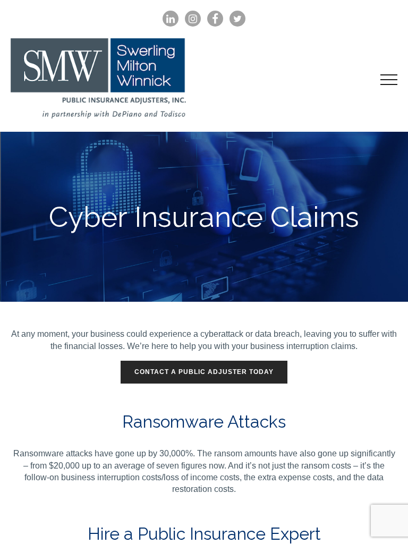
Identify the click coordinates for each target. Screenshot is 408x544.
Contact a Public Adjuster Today (204, 372)
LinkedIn (170, 19)
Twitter (237, 19)
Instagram (193, 19)
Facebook (215, 19)
